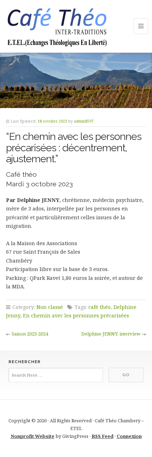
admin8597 (83, 121)
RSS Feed (102, 436)
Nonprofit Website (32, 436)
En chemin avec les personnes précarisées (76, 315)
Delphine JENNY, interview (110, 334)
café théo (99, 307)
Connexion (129, 436)
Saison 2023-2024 (30, 334)
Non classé (49, 307)
